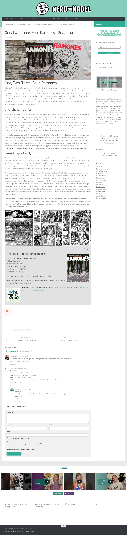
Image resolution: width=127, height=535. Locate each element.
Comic (15, 330)
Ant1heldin (99, 167)
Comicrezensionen (40, 24)
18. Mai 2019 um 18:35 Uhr (26, 356)
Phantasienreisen (101, 189)
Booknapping (100, 173)
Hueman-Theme (29, 531)
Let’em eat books (101, 180)
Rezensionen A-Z (16, 19)
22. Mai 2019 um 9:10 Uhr (22, 368)
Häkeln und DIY (51, 19)
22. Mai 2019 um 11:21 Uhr (29, 389)
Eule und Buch (100, 178)
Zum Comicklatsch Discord (109, 156)
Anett (11, 368)
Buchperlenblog (100, 176)
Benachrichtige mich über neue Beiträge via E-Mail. (21, 449)
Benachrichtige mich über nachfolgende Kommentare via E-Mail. (24, 444)
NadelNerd (17, 389)
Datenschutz (80, 19)
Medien (27, 19)
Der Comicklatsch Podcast (65, 24)
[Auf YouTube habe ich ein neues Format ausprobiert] (116, 118)
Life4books (99, 185)
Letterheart (99, 182)
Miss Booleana (100, 187)
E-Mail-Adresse (54, 425)
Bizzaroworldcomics (102, 171)
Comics (50, 24)
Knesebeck (21, 330)
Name (9, 425)
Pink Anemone (100, 191)
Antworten (13, 364)
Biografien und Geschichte (21, 24)
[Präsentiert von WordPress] (13, 531)
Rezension (27, 330)
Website (9, 431)
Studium (60, 19)
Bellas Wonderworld (102, 169)
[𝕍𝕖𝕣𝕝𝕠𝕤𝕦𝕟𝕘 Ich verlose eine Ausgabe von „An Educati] (116, 104)
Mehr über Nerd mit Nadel (105, 67)
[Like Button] (7, 311)
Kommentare (13, 351)
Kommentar (10, 412)
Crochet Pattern (38, 19)
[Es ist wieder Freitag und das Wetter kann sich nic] (102, 118)
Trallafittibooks (100, 196)
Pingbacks (26, 351)
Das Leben (69, 19)
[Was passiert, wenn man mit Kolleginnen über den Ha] (102, 104)
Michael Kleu (13, 356)
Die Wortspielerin (101, 198)
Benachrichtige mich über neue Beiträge (19, 438)
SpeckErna (99, 193)
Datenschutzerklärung (113, 51)
